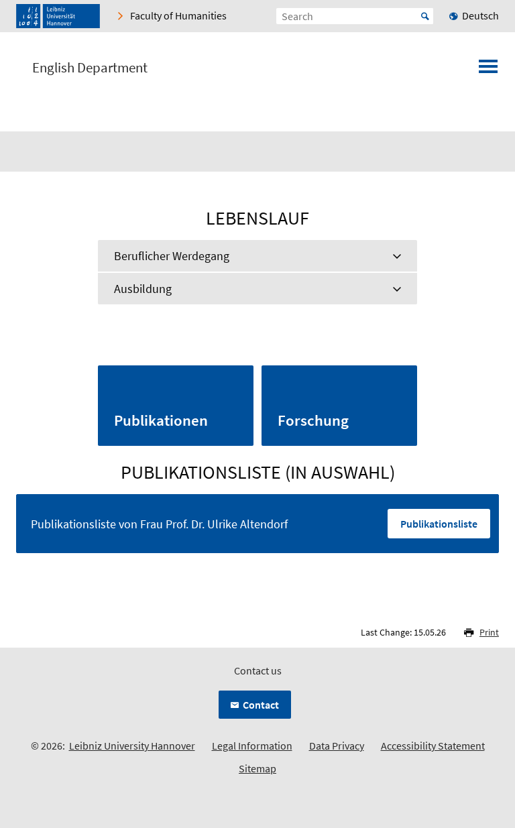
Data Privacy (336, 745)
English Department (90, 68)
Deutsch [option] (480, 15)
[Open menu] (488, 70)
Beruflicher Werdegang (171, 255)
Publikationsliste (438, 523)
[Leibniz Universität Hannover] (58, 16)
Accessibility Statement (433, 745)
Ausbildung (143, 288)
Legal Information (252, 745)
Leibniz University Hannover (132, 745)
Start (425, 16)
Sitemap (257, 768)
